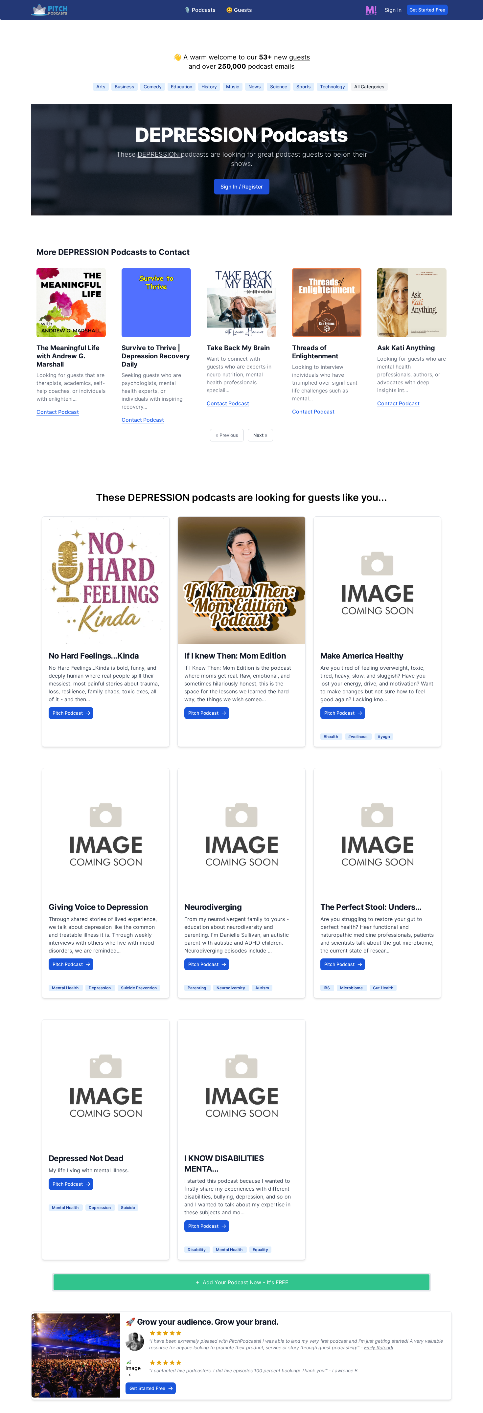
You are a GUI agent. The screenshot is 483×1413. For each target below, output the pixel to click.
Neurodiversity (231, 987)
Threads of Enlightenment (315, 352)
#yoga (384, 736)
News (254, 86)
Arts (100, 86)
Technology (332, 86)
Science (278, 86)
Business (124, 86)
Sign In (393, 10)
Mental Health (66, 987)
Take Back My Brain (238, 348)
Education (181, 86)
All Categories (369, 86)
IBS (327, 987)
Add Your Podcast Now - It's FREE (245, 1282)
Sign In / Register (241, 186)
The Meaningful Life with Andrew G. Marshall (68, 356)
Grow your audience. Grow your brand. (207, 1322)
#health (331, 736)
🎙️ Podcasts (200, 10)
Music (232, 86)
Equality (260, 1249)
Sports (303, 86)
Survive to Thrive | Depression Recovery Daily (156, 356)
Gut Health (383, 987)
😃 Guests (239, 10)
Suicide (128, 1207)
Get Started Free (427, 9)
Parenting (197, 987)
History (209, 86)
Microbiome (352, 987)
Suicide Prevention (139, 987)
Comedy (153, 86)
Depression (100, 987)
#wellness (358, 736)
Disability (197, 1249)
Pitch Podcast (68, 713)
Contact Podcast (57, 412)
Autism (262, 987)
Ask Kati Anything (406, 348)
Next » (260, 435)
